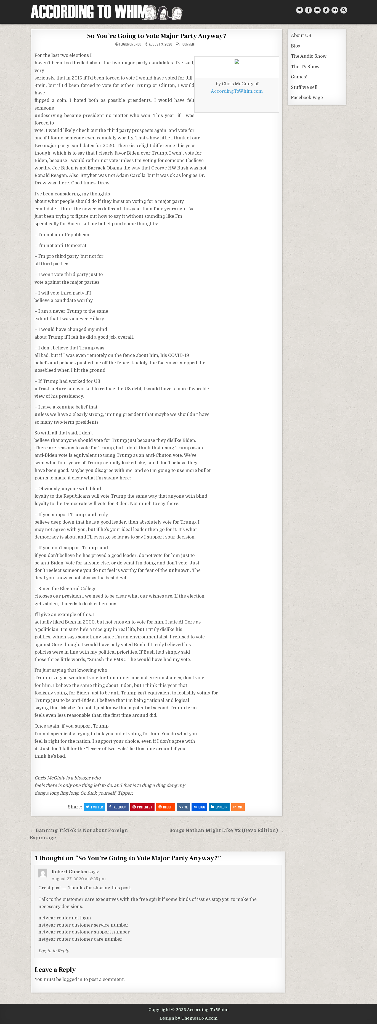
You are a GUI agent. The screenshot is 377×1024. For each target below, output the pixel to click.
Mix (240, 807)
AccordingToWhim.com (237, 91)
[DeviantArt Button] (326, 10)
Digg (201, 807)
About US (301, 35)
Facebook (119, 807)
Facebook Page (307, 97)
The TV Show (305, 66)
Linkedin (221, 807)
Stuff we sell (304, 87)
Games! (299, 77)
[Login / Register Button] (334, 10)
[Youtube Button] (317, 10)
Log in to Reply (53, 950)
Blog (296, 46)
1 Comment (188, 44)
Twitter (97, 807)
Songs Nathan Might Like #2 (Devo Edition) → (226, 830)
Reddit (168, 807)
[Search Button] (343, 10)
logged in (72, 979)
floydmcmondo (130, 44)
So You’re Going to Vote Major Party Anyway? (157, 36)
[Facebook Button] (308, 10)
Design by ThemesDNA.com (188, 1018)
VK (186, 807)
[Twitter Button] (299, 10)
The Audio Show (308, 56)
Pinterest (144, 807)
